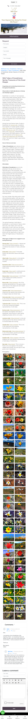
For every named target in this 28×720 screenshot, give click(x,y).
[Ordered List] (18, 680)
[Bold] (4, 680)
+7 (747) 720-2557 (15, 6)
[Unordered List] (21, 680)
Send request (14, 63)
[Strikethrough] (12, 680)
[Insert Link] (4, 682)
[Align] (15, 680)
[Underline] (9, 680)
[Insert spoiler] (18, 682)
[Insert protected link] (7, 682)
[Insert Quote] (15, 682)
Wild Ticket (10, 651)
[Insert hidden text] (13, 682)
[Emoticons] (9, 682)
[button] (3, 28)
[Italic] (7, 680)
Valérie (8, 629)
